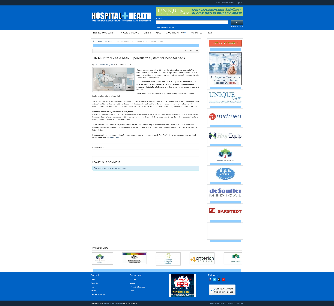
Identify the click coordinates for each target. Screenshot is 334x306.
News (158, 33)
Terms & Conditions (217, 303)
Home (210, 33)
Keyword (159, 18)
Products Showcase (129, 33)
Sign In (239, 2)
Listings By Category (103, 33)
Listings (133, 279)
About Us (94, 283)
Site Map (94, 290)
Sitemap (240, 303)
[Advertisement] (225, 230)
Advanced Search (237, 26)
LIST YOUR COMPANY (225, 43)
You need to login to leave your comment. (110, 168)
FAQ (92, 287)
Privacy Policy (230, 303)
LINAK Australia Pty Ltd (104, 64)
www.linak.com (113, 137)
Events (147, 33)
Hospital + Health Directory (113, 303)
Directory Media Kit (98, 294)
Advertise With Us (175, 33)
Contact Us (196, 33)
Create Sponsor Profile (225, 2)
